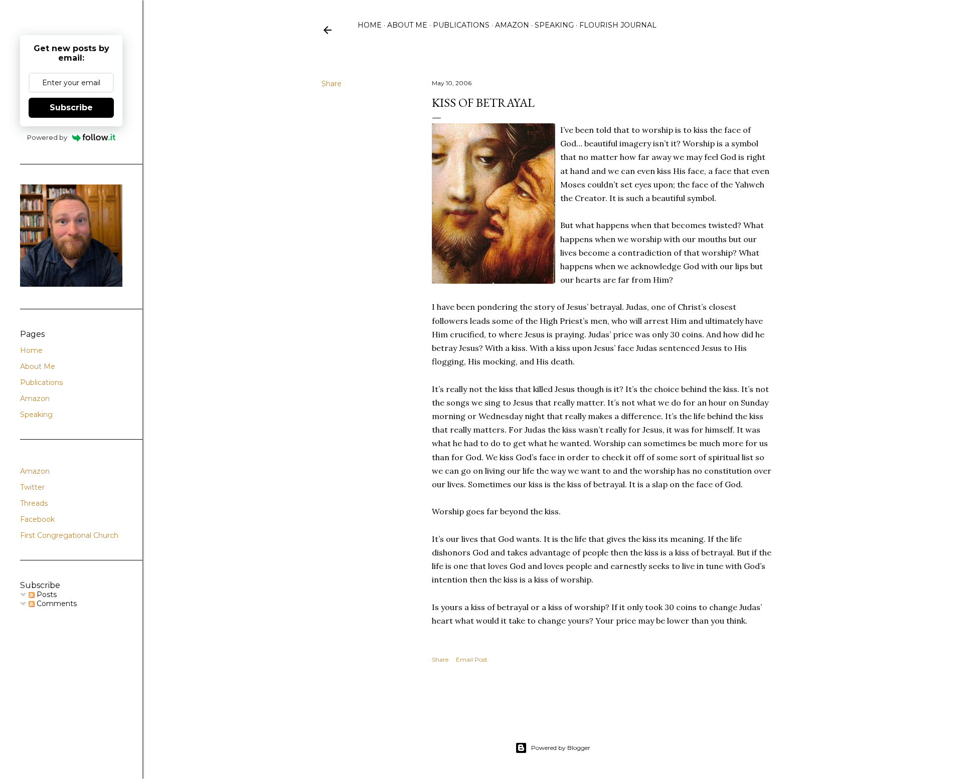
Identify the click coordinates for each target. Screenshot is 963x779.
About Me (407, 25)
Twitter (32, 487)
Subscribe (71, 107)
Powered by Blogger (560, 747)
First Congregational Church (69, 535)
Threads (34, 503)
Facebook (37, 519)
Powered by (47, 137)
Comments (56, 603)
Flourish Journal (618, 25)
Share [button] (332, 83)
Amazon (512, 25)
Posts (46, 594)
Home (370, 25)
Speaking (554, 25)
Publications (461, 25)
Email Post (472, 659)
